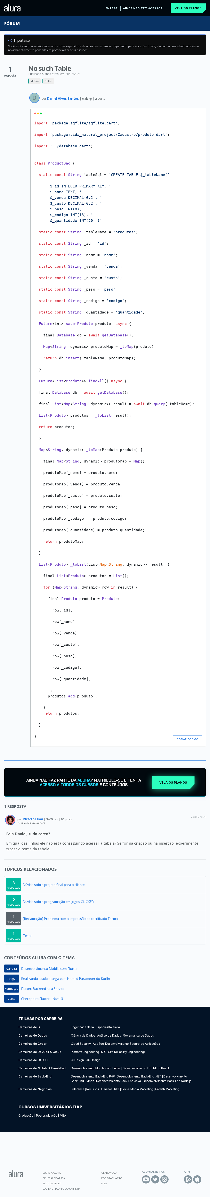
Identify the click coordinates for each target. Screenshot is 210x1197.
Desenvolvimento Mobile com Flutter (49, 968)
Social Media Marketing (137, 1089)
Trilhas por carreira (40, 1018)
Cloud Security (81, 1043)
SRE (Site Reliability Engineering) (123, 1052)
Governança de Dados (138, 1035)
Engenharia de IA (82, 1027)
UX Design (93, 1060)
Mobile (35, 81)
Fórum (11, 23)
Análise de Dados (109, 1035)
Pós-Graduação (111, 1178)
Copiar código (188, 739)
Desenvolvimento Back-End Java (118, 1081)
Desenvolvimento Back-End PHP (93, 1076)
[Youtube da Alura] (146, 1179)
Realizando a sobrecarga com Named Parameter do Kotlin (65, 978)
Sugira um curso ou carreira (61, 1188)
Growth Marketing (167, 1089)
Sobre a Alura (52, 1172)
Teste (27, 935)
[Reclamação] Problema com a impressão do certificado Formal (71, 918)
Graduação (25, 1115)
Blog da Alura (52, 1183)
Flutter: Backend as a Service (43, 988)
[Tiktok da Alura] (174, 1179)
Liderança (77, 1089)
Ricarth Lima (33, 819)
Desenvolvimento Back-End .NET (139, 1076)
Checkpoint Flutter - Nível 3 (42, 998)
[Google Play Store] (188, 1179)
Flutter (48, 81)
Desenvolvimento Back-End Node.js (167, 1081)
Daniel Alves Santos (63, 98)
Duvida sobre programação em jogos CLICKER (58, 901)
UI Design (77, 1060)
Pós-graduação (46, 1115)
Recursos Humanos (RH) (102, 1089)
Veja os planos (188, 8)
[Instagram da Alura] (164, 1179)
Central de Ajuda (54, 1178)
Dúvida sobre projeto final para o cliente (54, 884)
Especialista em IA (108, 1027)
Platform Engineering (85, 1052)
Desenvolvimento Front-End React (146, 1068)
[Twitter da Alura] (155, 1179)
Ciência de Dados (83, 1035)
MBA (63, 1115)
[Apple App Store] (197, 1179)
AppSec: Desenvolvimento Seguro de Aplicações (126, 1043)
